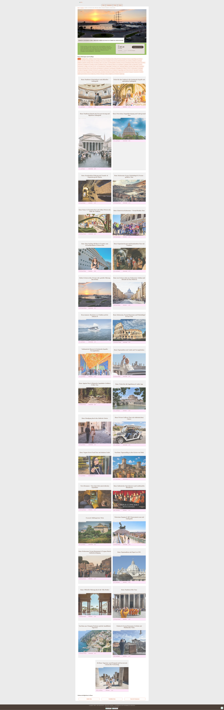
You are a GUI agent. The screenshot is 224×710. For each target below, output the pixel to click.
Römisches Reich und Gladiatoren (111, 70)
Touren (79, 58)
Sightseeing (122, 73)
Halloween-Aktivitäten (95, 60)
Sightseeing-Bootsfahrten (82, 73)
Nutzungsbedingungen (114, 706)
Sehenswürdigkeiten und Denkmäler (112, 73)
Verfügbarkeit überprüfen (137, 47)
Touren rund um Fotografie (105, 60)
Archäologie (139, 60)
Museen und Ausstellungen (118, 64)
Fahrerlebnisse (128, 62)
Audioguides (126, 64)
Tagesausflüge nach (121, 70)
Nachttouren (124, 58)
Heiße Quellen (136, 66)
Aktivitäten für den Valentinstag (118, 66)
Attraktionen (109, 5)
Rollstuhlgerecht (119, 68)
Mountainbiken (113, 62)
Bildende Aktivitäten (128, 66)
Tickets (120, 5)
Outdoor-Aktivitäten (101, 71)
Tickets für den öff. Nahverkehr (132, 70)
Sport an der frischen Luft (104, 62)
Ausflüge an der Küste (88, 66)
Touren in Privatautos (101, 58)
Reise (115, 5)
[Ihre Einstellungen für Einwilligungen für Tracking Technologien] (222, 708)
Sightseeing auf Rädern (95, 73)
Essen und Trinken (141, 62)
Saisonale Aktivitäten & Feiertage (84, 60)
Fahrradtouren (108, 58)
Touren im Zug (130, 58)
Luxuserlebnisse (101, 70)
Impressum (108, 706)
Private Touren (89, 68)
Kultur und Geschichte (127, 60)
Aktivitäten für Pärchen (92, 70)
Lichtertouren (106, 68)
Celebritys (140, 70)
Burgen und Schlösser (138, 58)
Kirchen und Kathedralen (98, 68)
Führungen (103, 73)
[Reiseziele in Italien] (112, 0)
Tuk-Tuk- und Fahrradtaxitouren (99, 66)
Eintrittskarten (101, 64)
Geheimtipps (140, 68)
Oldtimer (124, 68)
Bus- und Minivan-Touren (91, 58)
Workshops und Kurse (121, 62)
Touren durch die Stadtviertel (116, 60)
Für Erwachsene (125, 71)
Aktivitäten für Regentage (82, 70)
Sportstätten (141, 66)
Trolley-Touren (118, 71)
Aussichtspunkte (112, 68)
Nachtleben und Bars (94, 64)
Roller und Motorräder (133, 64)
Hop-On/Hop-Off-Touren (116, 58)
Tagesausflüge (108, 66)
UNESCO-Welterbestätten (132, 68)
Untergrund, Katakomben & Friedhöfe (136, 71)
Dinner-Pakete (134, 62)
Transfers (140, 64)
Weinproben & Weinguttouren (83, 64)
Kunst (89, 73)
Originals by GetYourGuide (91, 71)
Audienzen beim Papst (82, 68)
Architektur (134, 60)
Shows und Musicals (108, 64)
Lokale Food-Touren (82, 71)
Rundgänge (83, 58)
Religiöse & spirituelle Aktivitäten (84, 62)
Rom (103, 5)
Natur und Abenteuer (95, 62)
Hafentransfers (80, 66)
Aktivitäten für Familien (110, 71)
